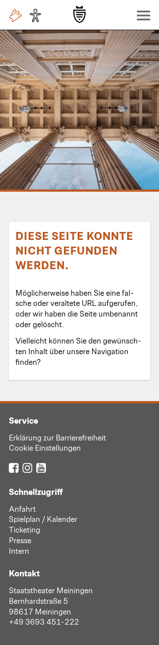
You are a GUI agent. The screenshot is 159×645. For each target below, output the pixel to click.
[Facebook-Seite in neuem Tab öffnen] (14, 467)
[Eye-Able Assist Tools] (37, 15)
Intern (19, 550)
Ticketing (24, 529)
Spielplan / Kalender (43, 519)
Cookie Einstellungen (45, 447)
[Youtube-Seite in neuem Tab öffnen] (41, 467)
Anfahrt (22, 508)
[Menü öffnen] (141, 15)
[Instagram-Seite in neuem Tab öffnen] (27, 467)
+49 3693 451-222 (44, 621)
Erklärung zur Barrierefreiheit (57, 437)
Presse (20, 540)
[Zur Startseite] (79, 14)
